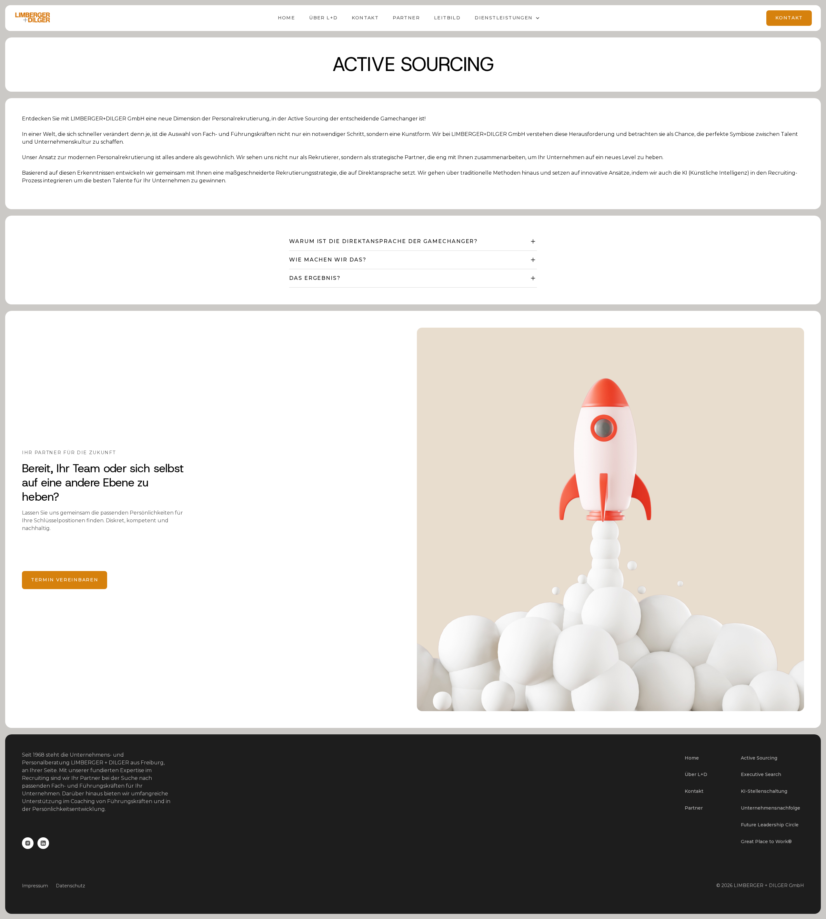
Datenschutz (70, 886)
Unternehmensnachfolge (770, 808)
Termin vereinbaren (64, 580)
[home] (32, 18)
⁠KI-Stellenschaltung (764, 791)
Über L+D (696, 774)
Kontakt (365, 18)
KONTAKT (789, 18)
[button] (507, 18)
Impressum (35, 886)
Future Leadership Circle (770, 825)
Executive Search (761, 774)
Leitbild (447, 18)
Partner (406, 18)
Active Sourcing (759, 758)
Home (286, 18)
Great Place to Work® (766, 841)
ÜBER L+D (323, 18)
